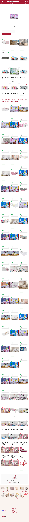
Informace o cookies (14, 512)
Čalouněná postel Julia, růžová (24, 455)
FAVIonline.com (3, 516)
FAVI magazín (14, 508)
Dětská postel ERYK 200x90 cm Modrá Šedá (16, 429)
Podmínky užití (14, 511)
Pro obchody (13, 509)
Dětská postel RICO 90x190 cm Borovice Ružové (8, 429)
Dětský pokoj (17, 498)
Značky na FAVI (14, 506)
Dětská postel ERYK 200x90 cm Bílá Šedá (16, 442)
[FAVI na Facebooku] (2, 510)
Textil (7, 3)
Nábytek (2, 3)
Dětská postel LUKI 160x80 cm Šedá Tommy (7, 77)
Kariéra (3, 506)
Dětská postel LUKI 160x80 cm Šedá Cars (16, 64)
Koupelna (20, 3)
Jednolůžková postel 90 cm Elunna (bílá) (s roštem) (17, 416)
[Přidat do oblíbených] (27, 6)
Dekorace (5, 3)
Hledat (20, 1)
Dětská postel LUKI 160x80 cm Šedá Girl (16, 93)
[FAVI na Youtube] (5, 510)
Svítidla (10, 3)
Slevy (26, 497)
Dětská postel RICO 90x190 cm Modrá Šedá (7, 442)
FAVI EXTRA (13, 510)
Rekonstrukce (14, 3)
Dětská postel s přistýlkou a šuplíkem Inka (16, 48)
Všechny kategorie (24, 3)
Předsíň (22, 497)
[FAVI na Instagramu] (3, 510)
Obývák (7, 497)
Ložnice (12, 497)
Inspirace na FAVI (14, 507)
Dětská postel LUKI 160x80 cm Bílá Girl (7, 93)
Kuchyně (17, 3)
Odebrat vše (10, 482)
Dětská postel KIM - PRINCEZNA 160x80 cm (7, 48)
